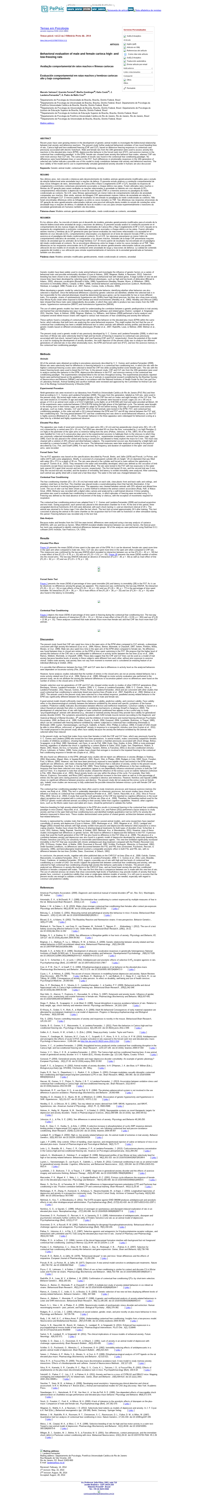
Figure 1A (44, 547)
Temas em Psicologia (54, 28)
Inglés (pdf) (131, 44)
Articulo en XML (133, 47)
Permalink (131, 88)
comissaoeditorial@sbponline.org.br (99, 1494)
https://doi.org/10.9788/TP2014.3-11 (53, 40)
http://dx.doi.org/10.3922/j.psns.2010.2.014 (100, 1041)
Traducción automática (136, 61)
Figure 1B (113, 554)
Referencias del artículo (137, 51)
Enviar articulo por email (137, 64)
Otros (129, 80)
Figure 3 (43, 615)
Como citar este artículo (138, 54)
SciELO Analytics (134, 36)
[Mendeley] (125, 80)
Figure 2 (43, 583)
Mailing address (47, 123)
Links (59, 895)
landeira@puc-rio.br (56, 1462)
